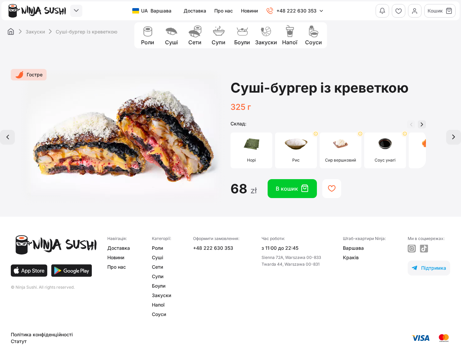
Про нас (223, 11)
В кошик (292, 188)
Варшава (353, 248)
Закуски (35, 31)
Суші (157, 257)
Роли (157, 248)
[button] (422, 124)
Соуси (159, 314)
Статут (19, 341)
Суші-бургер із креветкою (86, 31)
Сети (157, 267)
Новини (249, 11)
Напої (158, 305)
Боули (158, 286)
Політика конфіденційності (42, 334)
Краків (351, 257)
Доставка (195, 11)
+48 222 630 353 (213, 248)
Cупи (157, 276)
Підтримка (429, 268)
